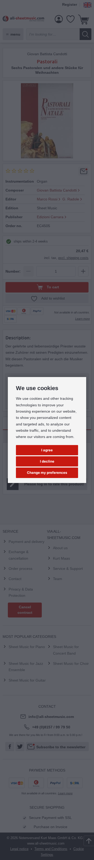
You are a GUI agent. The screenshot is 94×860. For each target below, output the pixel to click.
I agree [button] (47, 450)
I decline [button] (47, 461)
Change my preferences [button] (47, 472)
